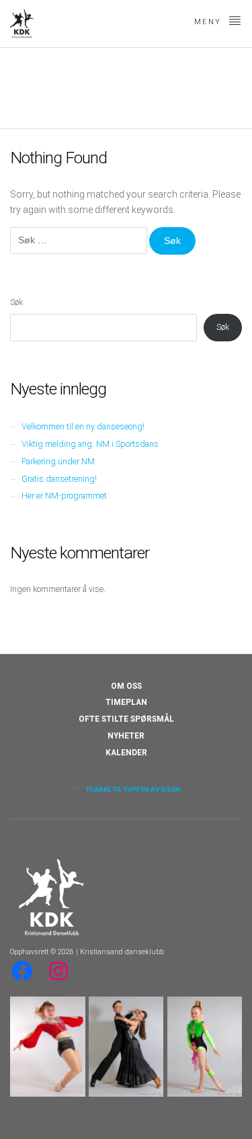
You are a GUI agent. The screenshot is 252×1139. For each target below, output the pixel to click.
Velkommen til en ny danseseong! (83, 426)
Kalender (126, 752)
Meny (209, 21)
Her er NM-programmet (64, 496)
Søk (16, 302)
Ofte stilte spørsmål (126, 719)
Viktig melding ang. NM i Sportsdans (90, 444)
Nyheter (126, 736)
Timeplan (126, 702)
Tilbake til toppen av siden (132, 789)
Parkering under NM (58, 461)
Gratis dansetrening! (59, 479)
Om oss (126, 686)
